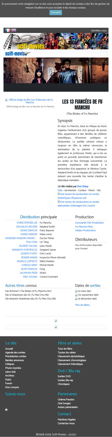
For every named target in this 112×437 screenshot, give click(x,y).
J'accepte (56, 12)
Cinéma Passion (66, 400)
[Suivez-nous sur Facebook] (8, 404)
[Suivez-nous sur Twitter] (15, 404)
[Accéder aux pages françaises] (7, 30)
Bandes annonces (14, 360)
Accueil (9, 349)
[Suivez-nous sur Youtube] (23, 404)
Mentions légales (67, 420)
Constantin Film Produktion (89, 223)
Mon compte (12, 387)
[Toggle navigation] (104, 53)
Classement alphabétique (71, 356)
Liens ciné (10, 372)
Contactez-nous (66, 423)
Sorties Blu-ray (65, 380)
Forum (8, 383)
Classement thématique (70, 364)
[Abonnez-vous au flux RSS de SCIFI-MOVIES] (30, 404)
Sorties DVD (64, 376)
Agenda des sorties (15, 353)
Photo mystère (13, 368)
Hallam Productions (85, 231)
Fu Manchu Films (84, 227)
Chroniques (64, 384)
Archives (9, 376)
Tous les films (65, 349)
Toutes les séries (67, 353)
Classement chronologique (72, 360)
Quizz (8, 380)
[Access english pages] (13, 30)
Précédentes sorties (15, 356)
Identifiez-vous (99, 31)
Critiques (9, 364)
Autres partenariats (68, 407)
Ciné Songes (64, 403)
